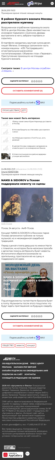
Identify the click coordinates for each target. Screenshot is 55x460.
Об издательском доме (15, 363)
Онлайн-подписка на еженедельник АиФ (25, 370)
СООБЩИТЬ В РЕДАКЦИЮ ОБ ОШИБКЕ (21, 378)
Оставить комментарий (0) (28, 91)
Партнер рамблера (24, 447)
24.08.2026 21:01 (8, 169)
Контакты (30, 374)
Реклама (7, 367)
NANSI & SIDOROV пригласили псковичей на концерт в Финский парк (27, 280)
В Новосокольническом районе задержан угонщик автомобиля (29, 155)
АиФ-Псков (6, 224)
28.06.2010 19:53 (8, 10)
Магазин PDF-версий (25, 367)
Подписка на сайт (12, 374)
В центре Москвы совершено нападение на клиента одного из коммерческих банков (29, 147)
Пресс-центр (37, 363)
